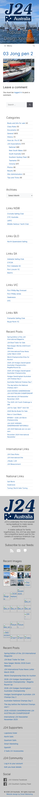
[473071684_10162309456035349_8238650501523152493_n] (13, 638)
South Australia (15, 154)
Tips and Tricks (13, 178)
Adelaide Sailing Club (15, 259)
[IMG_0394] (27, 568)
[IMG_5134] (20, 608)
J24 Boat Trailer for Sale (16, 343)
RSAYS (10, 273)
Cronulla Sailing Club (15, 214)
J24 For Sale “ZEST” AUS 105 (18, 408)
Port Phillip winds (14, 294)
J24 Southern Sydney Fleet (19, 784)
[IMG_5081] (6, 627)
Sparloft (7, 747)
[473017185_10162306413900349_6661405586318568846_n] (20, 638)
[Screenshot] (13, 582)
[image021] (20, 568)
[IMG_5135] (13, 608)
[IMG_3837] (27, 575)
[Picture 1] (20, 624)
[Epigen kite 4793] (20, 575)
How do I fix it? (13, 140)
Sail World (11, 482)
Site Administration (14, 174)
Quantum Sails (10, 740)
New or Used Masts (14, 414)
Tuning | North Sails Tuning (17, 488)
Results (10, 171)
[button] (33, 46)
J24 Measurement (14, 464)
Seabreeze (11, 297)
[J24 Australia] (18, 12)
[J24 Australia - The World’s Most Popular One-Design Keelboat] (6, 575)
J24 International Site (15, 458)
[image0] (6, 568)
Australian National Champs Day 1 (19, 382)
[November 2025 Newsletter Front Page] (20, 591)
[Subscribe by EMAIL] (18, 551)
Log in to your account (13, 763)
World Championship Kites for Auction (20, 676)
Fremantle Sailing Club (16, 318)
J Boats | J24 (12, 461)
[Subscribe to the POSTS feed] (12, 551)
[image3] (13, 568)
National (12, 147)
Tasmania (12, 160)
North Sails (8, 737)
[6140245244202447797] (6, 582)
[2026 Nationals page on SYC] (13, 595)
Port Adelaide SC (14, 266)
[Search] (30, 104)
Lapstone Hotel (10, 733)
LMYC (9, 221)
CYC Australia (12, 217)
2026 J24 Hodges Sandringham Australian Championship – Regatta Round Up (19, 365)
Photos (10, 167)
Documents (11, 130)
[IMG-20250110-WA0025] (6, 634)
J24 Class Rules (13, 454)
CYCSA (10, 262)
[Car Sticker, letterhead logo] (13, 575)
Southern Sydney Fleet (18, 157)
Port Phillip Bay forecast (16, 290)
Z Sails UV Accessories (14, 751)
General (10, 133)
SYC (9, 301)
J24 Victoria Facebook (17, 780)
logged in (18, 92)
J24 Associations (14, 144)
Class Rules (11, 127)
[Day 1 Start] (20, 582)
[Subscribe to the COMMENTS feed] (25, 551)
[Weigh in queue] (6, 596)
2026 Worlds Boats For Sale (17, 411)
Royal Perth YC (13, 322)
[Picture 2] (13, 624)
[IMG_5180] (6, 608)
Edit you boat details (12, 767)
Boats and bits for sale (16, 123)
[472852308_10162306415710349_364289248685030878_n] (27, 638)
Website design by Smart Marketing (19, 794)
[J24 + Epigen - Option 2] (27, 615)
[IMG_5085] (27, 608)
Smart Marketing (11, 744)
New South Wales (16, 150)
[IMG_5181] (27, 601)
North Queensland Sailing (17, 241)
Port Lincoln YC (13, 269)
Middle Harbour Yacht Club (18, 224)
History (10, 137)
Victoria (12, 164)
